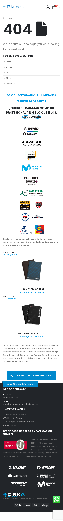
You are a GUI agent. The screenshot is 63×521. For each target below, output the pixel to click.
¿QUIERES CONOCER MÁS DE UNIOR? (33, 375)
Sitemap (9, 78)
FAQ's (8, 73)
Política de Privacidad (15, 414)
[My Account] (48, 7)
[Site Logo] (15, 7)
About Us (9, 67)
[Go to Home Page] (4, 18)
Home (8, 62)
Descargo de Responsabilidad (20, 421)
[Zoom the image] (31, 260)
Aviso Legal (10, 425)
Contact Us (10, 83)
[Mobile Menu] (5, 7)
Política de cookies (14, 418)
